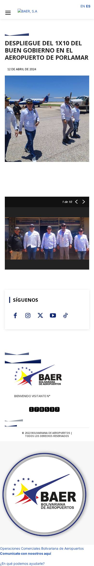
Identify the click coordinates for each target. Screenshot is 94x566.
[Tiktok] (32, 3)
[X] (36, 184)
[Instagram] (14, 3)
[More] (69, 184)
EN (83, 6)
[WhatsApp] (58, 184)
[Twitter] (26, 3)
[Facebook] (8, 3)
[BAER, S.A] (47, 13)
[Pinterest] (47, 184)
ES (88, 6)
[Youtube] (20, 3)
